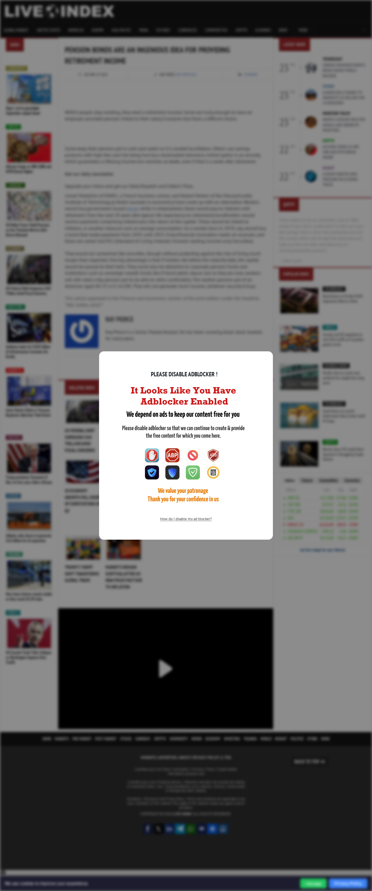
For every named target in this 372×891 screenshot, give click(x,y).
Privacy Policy (348, 883)
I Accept (313, 883)
